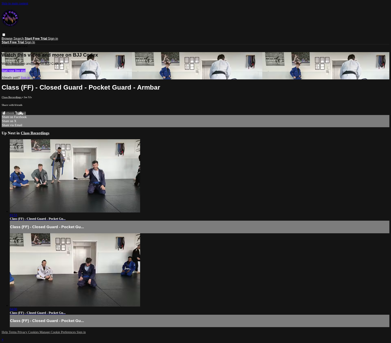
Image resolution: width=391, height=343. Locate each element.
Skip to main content (15, 3)
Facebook (8, 113)
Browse (7, 38)
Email (22, 113)
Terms (13, 332)
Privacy (23, 332)
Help (5, 332)
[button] (3, 34)
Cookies (34, 332)
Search (19, 38)
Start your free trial (14, 70)
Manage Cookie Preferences (58, 332)
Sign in (53, 38)
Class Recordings (12, 97)
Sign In (30, 42)
